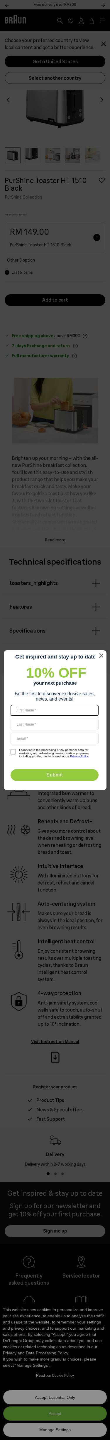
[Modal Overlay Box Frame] (55, 720)
